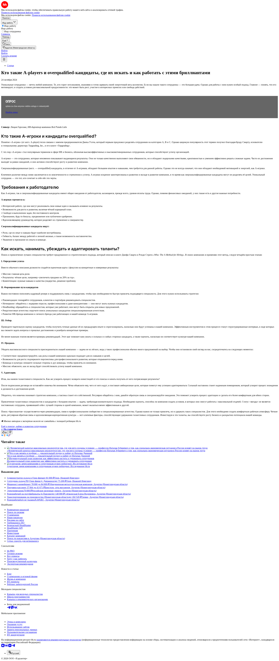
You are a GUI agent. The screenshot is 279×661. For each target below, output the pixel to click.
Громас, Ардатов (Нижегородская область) (102, 497)
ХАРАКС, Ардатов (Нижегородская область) (57, 500)
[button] (4, 50)
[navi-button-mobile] (4, 59)
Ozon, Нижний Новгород (66, 478)
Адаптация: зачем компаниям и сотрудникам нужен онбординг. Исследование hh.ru (48, 466)
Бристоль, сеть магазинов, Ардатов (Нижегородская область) (75, 487)
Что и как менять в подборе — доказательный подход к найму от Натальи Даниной (48, 456)
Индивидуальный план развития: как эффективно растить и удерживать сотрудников (49, 461)
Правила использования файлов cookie (51, 15)
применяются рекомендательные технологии (58, 640)
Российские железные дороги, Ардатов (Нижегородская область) (64, 490)
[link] (6, 44)
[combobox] (13, 652)
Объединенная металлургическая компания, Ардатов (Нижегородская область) (88, 484)
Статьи (10, 65)
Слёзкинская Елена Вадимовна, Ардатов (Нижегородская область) (98, 494)
